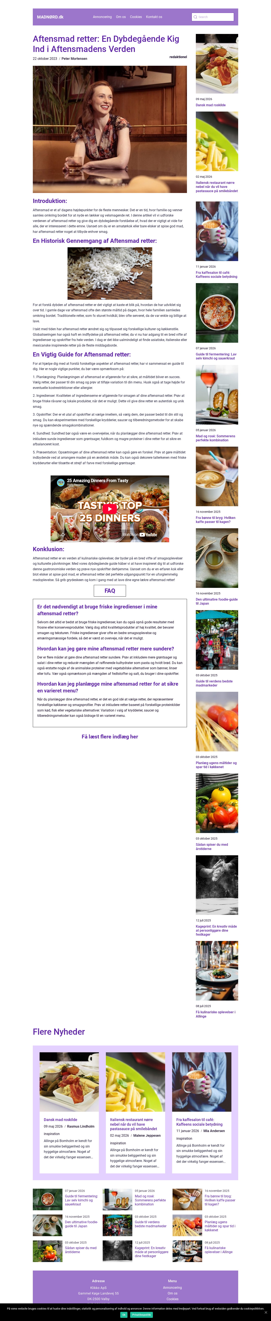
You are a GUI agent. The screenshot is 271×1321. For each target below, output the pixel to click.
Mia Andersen (214, 1131)
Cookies (136, 17)
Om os (121, 17)
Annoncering (102, 17)
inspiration (52, 1134)
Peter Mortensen (74, 59)
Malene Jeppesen (147, 1136)
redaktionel (178, 57)
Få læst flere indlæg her (110, 737)
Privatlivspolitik (141, 1314)
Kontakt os (154, 17)
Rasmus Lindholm (80, 1126)
